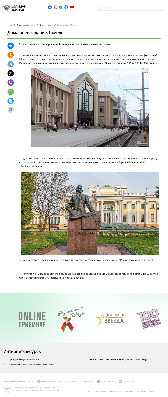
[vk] (50, 7)
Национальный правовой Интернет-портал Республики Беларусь (119, 359)
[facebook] (66, 7)
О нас (89, 392)
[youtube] (72, 7)
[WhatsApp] (10, 92)
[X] (10, 73)
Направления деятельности (26, 25)
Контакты (141, 392)
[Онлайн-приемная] (32, 319)
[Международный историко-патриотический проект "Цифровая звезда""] (110, 319)
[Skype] (10, 101)
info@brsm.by (130, 381)
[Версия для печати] (10, 110)
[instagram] (55, 7)
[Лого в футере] (7, 389)
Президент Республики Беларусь (24, 359)
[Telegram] (10, 64)
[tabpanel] (32, 319)
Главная (10, 25)
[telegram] (60, 7)
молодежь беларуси (18, 8)
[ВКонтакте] (10, 46)
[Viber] (10, 82)
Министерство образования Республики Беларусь (32, 365)
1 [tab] (6, 319)
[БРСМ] (6, 8)
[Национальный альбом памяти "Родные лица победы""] (71, 319)
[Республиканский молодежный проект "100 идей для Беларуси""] (149, 319)
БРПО (151, 392)
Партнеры (128, 392)
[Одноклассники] (10, 55)
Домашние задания (46, 25)
